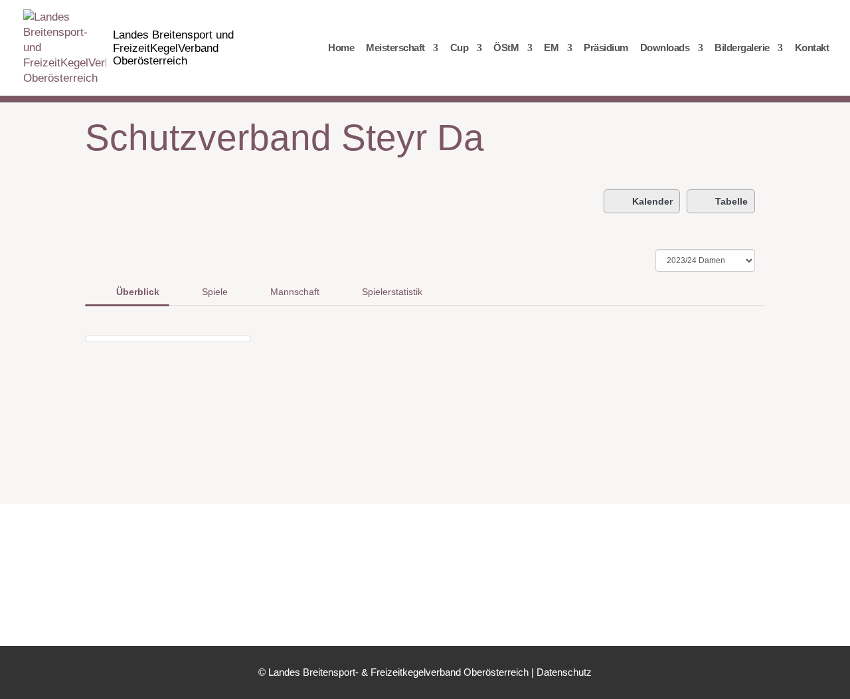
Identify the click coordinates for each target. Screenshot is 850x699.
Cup (459, 48)
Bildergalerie (742, 48)
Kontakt (812, 48)
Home (341, 48)
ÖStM (506, 48)
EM (551, 48)
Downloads (665, 48)
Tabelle (731, 201)
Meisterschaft (395, 48)
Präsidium (606, 48)
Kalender (652, 201)
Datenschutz (564, 672)
